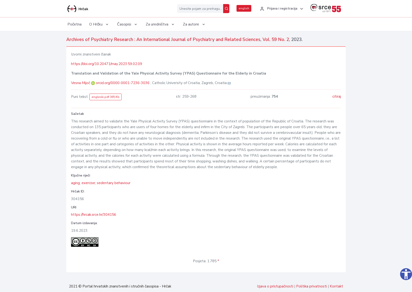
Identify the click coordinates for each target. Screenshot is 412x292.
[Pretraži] (226, 8)
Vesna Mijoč (81, 83)
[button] (281, 9)
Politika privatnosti (311, 286)
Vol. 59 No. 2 (276, 39)
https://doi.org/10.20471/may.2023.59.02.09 (106, 63)
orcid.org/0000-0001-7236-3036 (122, 83)
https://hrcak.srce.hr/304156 (93, 214)
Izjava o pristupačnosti (275, 286)
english (244, 8)
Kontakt (336, 286)
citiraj (336, 96)
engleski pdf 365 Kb (105, 97)
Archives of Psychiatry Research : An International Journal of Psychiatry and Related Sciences (163, 39)
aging (75, 183)
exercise (88, 183)
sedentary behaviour (113, 183)
